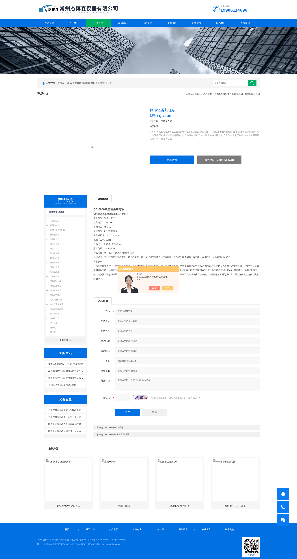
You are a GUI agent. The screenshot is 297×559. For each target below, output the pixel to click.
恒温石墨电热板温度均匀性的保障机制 (66, 410)
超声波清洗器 (55, 290)
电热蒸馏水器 (55, 286)
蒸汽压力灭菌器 (56, 304)
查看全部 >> (65, 340)
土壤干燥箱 (124, 505)
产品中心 (207, 93)
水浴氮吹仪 (54, 318)
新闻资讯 (122, 23)
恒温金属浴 (54, 314)
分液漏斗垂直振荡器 (235, 505)
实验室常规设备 (222, 93)
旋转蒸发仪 (54, 262)
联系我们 (221, 23)
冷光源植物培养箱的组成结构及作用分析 (67, 371)
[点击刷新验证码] (140, 397)
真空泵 (53, 332)
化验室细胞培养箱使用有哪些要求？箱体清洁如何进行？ (67, 378)
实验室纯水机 (55, 295)
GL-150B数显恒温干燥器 (117, 434)
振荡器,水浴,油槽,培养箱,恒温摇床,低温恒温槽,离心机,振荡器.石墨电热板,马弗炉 (86, 83)
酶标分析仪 (54, 239)
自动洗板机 (54, 235)
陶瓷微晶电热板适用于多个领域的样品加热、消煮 (67, 431)
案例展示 (171, 23)
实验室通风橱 (55, 281)
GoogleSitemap (118, 539)
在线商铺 (245, 23)
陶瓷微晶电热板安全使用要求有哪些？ (66, 424)
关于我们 (74, 23)
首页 (67, 529)
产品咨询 (172, 159)
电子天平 (54, 323)
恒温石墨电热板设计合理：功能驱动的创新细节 (67, 417)
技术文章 (147, 23)
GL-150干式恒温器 (114, 427)
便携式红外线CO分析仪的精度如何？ (66, 364)
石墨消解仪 (54, 225)
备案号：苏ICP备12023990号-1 (94, 539)
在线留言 (196, 23)
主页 (198, 93)
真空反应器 (54, 244)
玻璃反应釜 (54, 272)
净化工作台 (54, 249)
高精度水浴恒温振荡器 (68, 505)
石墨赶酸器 (54, 221)
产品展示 (98, 23)
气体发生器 (54, 267)
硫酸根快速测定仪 (57, 230)
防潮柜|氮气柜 (56, 300)
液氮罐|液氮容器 (57, 309)
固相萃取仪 (54, 276)
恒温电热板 (237, 93)
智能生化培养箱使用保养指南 (62, 385)
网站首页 (49, 23)
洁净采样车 (54, 253)
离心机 (53, 328)
